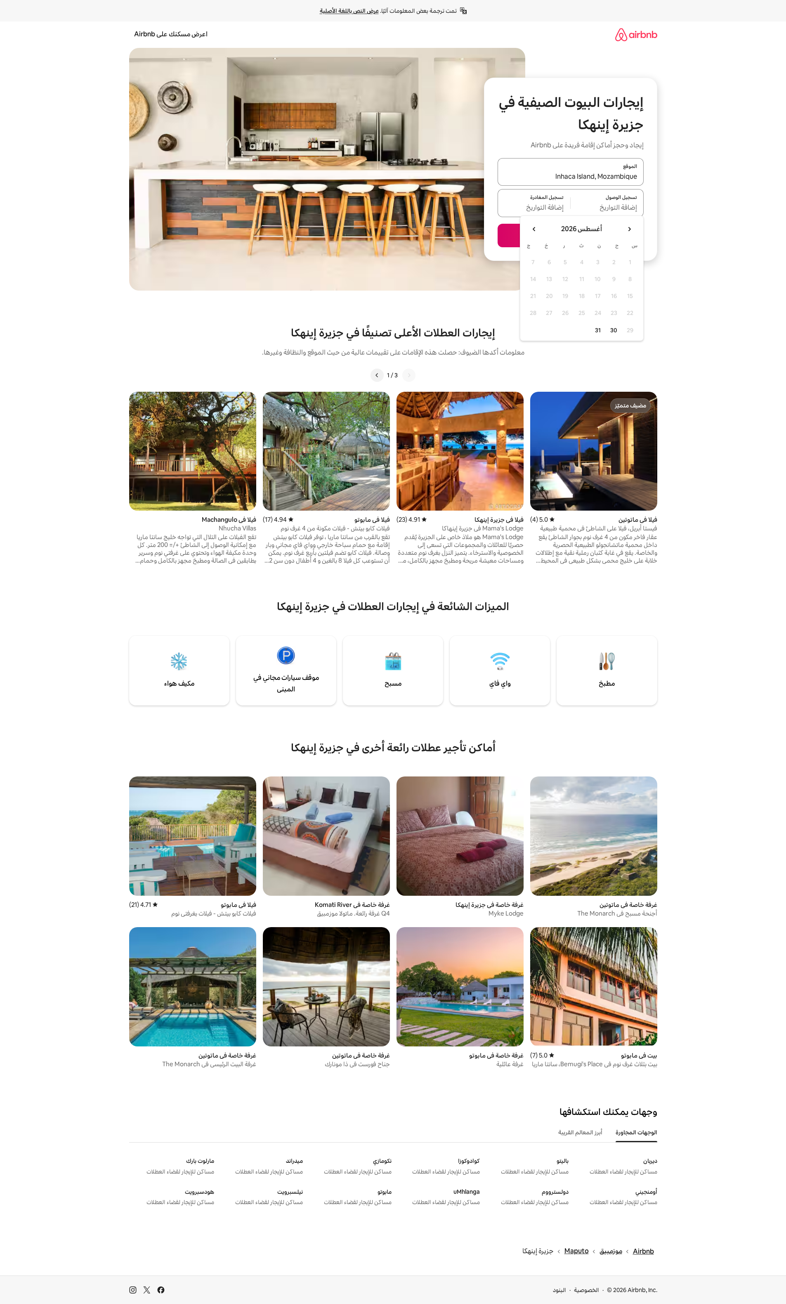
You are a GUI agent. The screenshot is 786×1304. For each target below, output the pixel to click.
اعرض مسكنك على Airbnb (171, 34)
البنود (559, 1290)
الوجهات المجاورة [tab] (636, 1132)
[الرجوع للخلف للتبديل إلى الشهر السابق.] (629, 229)
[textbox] (607, 208)
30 (613, 330)
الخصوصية (586, 1290)
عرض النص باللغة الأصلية (349, 10)
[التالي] (377, 375)
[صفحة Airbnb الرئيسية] (636, 34)
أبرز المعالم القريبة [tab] (580, 1132)
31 (598, 330)
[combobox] (570, 177)
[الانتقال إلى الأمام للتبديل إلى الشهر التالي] (534, 229)
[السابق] (408, 375)
